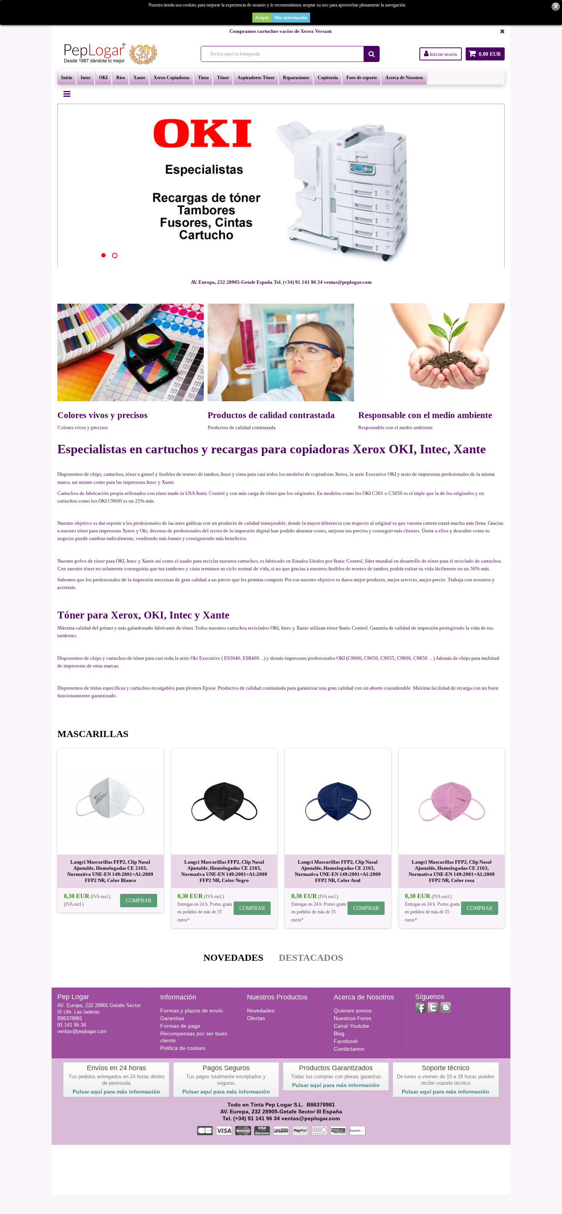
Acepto (262, 17)
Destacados (311, 957)
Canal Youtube (351, 1026)
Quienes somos (353, 1010)
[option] (110, 831)
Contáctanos (349, 1049)
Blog (339, 1033)
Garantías (172, 1018)
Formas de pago (180, 1026)
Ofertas (256, 1018)
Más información (290, 17)
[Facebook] (420, 1007)
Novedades (233, 957)
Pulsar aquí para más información (116, 1092)
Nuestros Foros (352, 1018)
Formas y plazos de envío (191, 1010)
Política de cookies (182, 1048)
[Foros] (445, 1007)
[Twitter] (433, 1007)
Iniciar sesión (443, 54)
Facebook (346, 1041)
